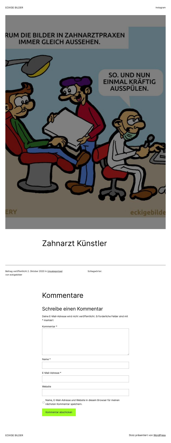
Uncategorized (54, 271)
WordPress (159, 435)
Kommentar (49, 326)
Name (46, 359)
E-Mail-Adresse (51, 372)
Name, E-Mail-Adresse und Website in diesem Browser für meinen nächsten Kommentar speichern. (82, 402)
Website (46, 386)
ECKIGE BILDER (14, 7)
